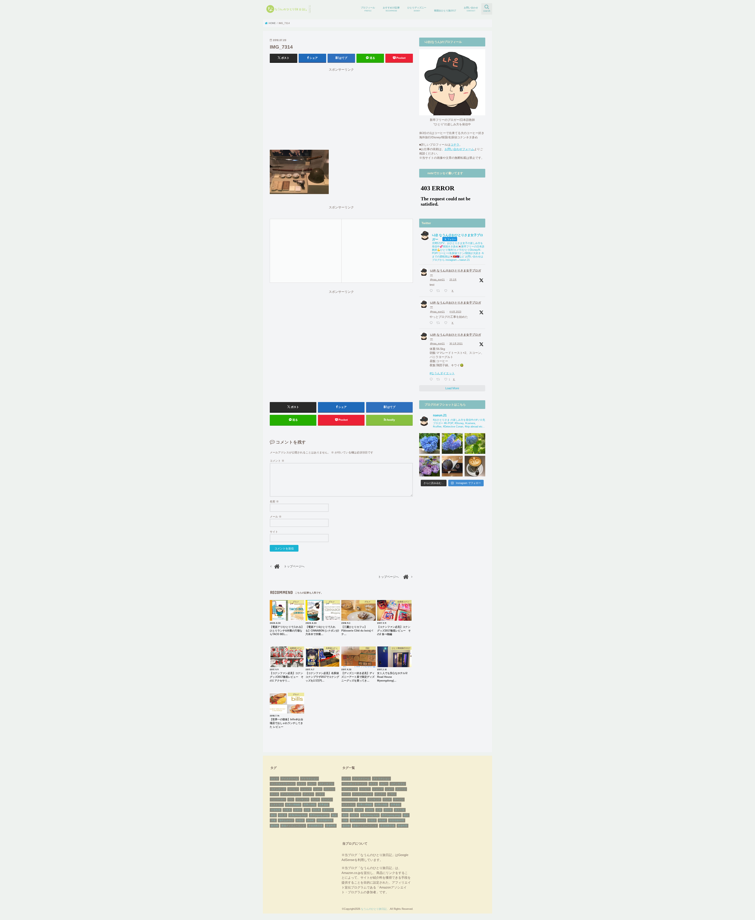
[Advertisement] (341, 110)
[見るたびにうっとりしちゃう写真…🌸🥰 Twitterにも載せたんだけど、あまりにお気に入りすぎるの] (429, 466)
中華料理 (275, 810)
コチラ (454, 144)
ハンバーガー (278, 799)
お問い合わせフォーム (459, 149)
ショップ (306, 789)
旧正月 (282, 815)
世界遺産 (323, 804)
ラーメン (327, 799)
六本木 (287, 810)
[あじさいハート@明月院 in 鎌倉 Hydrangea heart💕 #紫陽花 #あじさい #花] (475, 443)
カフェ (301, 783)
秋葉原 (300, 820)
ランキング (302, 799)
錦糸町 (310, 820)
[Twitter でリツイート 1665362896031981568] (439, 323)
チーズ (274, 794)
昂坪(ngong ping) (319, 815)
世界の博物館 (293, 804)
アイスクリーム (289, 778)
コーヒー (293, 789)
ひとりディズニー (416, 9)
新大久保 (328, 810)
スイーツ (329, 789)
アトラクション (309, 778)
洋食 (273, 820)
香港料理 (330, 825)
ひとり (274, 778)
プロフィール (368, 9)
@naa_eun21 (437, 279)
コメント (277, 460)
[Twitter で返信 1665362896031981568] (432, 323)
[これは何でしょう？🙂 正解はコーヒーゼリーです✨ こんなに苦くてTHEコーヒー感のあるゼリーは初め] (452, 466)
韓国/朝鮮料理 (325, 820)
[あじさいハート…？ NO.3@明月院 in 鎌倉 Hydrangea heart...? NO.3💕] (429, 443)
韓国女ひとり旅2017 (445, 10)
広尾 (307, 810)
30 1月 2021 (456, 343)
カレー (311, 783)
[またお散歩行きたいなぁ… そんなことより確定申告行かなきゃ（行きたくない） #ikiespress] (475, 466)
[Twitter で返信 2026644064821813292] (432, 291)
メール (276, 516)
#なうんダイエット (442, 373)
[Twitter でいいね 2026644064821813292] (447, 291)
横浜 (334, 815)
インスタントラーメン (283, 783)
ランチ (315, 799)
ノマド (320, 794)
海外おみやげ (286, 820)
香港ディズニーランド (293, 825)
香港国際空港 (315, 825)
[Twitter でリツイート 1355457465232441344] (439, 379)
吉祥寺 (297, 810)
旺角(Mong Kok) (298, 815)
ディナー (308, 794)
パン (290, 799)
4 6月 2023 (455, 311)
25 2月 (453, 279)
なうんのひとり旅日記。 (375, 908)
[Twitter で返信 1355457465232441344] (432, 379)
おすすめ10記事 (391, 9)
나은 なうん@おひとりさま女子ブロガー (455, 272)
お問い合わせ (471, 9)
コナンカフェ (326, 783)
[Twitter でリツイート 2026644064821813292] (439, 291)
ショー (317, 789)
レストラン (277, 804)
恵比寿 (316, 810)
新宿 (273, 815)
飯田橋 (274, 825)
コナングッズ (278, 789)
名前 (274, 501)
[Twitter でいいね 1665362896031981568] (447, 323)
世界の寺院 (309, 804)
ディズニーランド (290, 794)
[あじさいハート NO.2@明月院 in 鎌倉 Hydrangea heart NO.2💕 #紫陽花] (452, 443)
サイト (274, 531)
